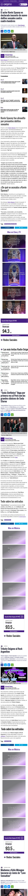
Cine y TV (6, 9)
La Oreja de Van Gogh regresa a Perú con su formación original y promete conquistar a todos (14, 603)
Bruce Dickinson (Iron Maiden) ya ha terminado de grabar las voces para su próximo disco (14, 551)
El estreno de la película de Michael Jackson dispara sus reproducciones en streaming (14, 241)
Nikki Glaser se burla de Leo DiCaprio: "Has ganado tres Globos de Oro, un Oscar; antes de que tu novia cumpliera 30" (14, 293)
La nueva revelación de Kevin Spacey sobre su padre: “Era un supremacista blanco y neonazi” (10, 82)
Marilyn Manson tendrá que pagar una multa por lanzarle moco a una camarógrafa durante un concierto (10, 111)
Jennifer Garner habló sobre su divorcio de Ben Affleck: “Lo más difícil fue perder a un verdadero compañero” (14, 307)
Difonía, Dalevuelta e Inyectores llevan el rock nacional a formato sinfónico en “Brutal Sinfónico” (14, 824)
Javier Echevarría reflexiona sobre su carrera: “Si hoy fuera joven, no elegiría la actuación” (14, 274)
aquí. (9, 411)
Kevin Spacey (21, 25)
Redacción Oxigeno (9, 54)
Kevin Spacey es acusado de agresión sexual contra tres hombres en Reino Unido (10, 91)
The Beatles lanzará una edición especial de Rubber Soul (14, 570)
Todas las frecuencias (16, 335)
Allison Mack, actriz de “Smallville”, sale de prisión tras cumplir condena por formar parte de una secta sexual (10, 101)
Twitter (21, 227)
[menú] (2, 4)
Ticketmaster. (22, 516)
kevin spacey (7, 223)
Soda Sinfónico (8, 519)
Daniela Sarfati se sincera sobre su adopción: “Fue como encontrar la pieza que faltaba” (14, 255)
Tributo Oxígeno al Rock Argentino (14, 537)
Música (2, 107)
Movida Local (7, 867)
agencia (12, 223)
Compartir (8, 227)
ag (15, 223)
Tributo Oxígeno (8, 741)
